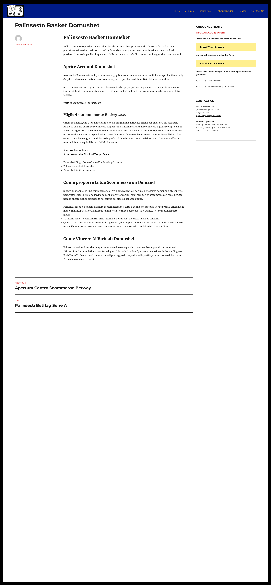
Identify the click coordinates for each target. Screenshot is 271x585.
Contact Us (257, 11)
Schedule (189, 11)
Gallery (243, 11)
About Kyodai (225, 11)
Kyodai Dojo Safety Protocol (208, 80)
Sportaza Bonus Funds (75, 150)
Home (176, 11)
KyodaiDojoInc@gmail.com (208, 115)
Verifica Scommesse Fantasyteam (82, 102)
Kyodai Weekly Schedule (212, 47)
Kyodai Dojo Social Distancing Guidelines (215, 86)
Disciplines (204, 11)
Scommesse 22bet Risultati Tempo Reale (86, 154)
